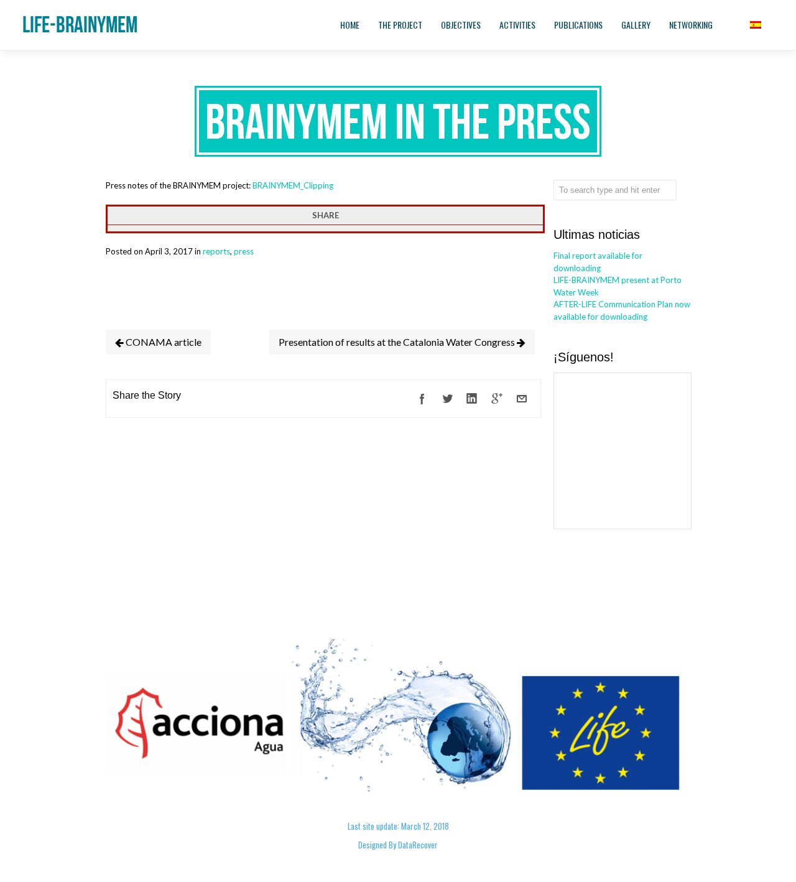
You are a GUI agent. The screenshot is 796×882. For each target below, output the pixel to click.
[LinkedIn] (472, 398)
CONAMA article (162, 342)
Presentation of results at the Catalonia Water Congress (398, 342)
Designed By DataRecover (398, 844)
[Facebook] (422, 398)
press (244, 251)
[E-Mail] (521, 398)
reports (216, 251)
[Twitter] (447, 398)
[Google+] (496, 398)
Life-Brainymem (79, 24)
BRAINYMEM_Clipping (292, 185)
